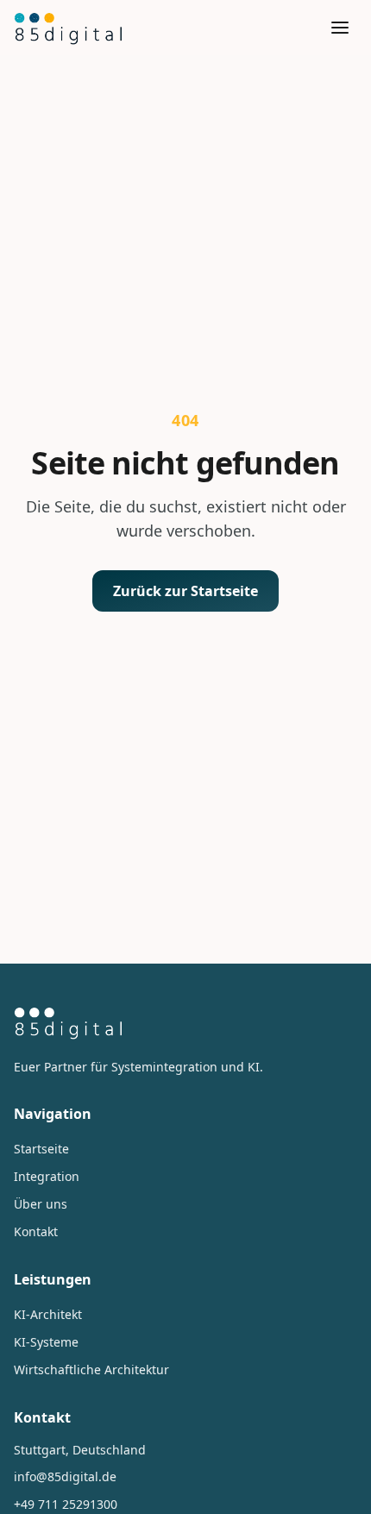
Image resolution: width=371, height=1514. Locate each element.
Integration (46, 1176)
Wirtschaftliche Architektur (91, 1369)
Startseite (41, 1148)
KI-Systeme (46, 1342)
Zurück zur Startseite (185, 590)
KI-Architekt (48, 1314)
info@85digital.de (65, 1476)
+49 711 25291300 (65, 1504)
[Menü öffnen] (340, 27)
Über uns (40, 1204)
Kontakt (36, 1231)
